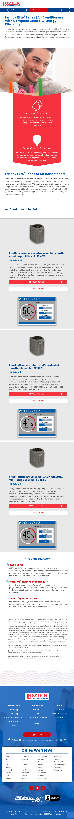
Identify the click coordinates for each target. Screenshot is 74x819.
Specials (14, 725)
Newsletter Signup (60, 713)
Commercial (37, 705)
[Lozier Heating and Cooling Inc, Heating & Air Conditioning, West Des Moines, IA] (52, 798)
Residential (14, 705)
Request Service (37, 735)
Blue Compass (17, 814)
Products (13, 721)
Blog (37, 723)
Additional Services (14, 717)
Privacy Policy (47, 811)
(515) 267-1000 (61, 740)
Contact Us (60, 717)
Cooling (14, 713)
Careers (60, 709)
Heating (14, 709)
